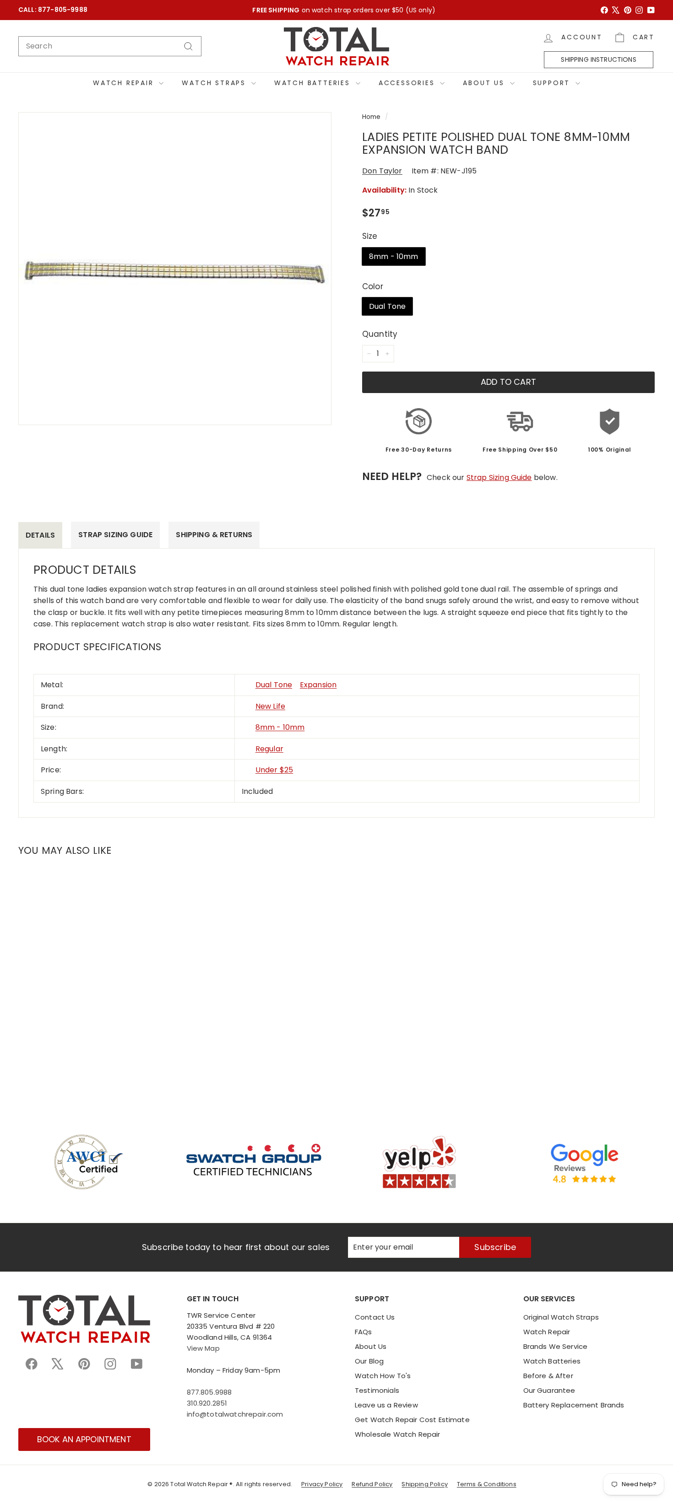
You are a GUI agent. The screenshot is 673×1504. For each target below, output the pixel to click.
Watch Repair (125, 82)
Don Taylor (382, 171)
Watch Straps (215, 82)
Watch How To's (383, 1375)
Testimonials (377, 1390)
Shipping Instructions (598, 59)
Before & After (548, 1375)
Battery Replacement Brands (573, 1405)
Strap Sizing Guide (499, 477)
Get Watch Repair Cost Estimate (412, 1419)
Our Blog (369, 1361)
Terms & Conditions (486, 1484)
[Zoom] (175, 269)
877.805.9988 (209, 1392)
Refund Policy (372, 1484)
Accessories (408, 82)
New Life (270, 706)
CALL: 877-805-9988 (52, 9)
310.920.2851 (207, 1403)
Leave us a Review (386, 1405)
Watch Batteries (313, 82)
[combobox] (109, 46)
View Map (203, 1348)
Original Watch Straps (561, 1317)
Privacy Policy (321, 1484)
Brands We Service (555, 1346)
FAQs (363, 1332)
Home (371, 117)
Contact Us (375, 1317)
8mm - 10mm (393, 256)
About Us (485, 82)
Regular (269, 749)
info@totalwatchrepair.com (235, 1414)
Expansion (318, 684)
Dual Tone (387, 306)
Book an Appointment (84, 1439)
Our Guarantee (549, 1390)
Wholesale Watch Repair (397, 1434)
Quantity (379, 334)
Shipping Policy (424, 1484)
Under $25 (274, 770)
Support (553, 82)
